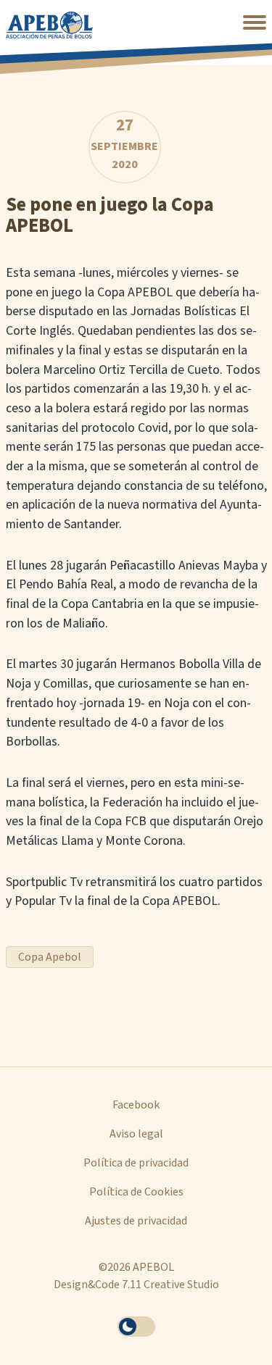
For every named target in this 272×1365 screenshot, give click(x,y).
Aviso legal (136, 1134)
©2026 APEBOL (136, 1267)
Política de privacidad (136, 1163)
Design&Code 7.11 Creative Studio (136, 1285)
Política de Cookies (136, 1192)
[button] (254, 22)
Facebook (136, 1105)
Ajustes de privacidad (136, 1221)
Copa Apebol (49, 957)
